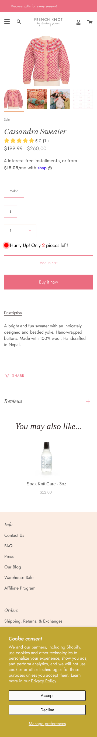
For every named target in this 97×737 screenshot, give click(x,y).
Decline (47, 710)
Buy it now (48, 282)
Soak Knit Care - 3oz (46, 484)
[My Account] (78, 21)
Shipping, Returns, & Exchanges (33, 621)
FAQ (8, 546)
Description (13, 312)
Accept (47, 695)
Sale (7, 119)
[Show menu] (7, 21)
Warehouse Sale (18, 577)
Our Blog (12, 567)
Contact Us (14, 535)
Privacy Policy (43, 681)
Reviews (13, 401)
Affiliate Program (19, 588)
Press (8, 556)
